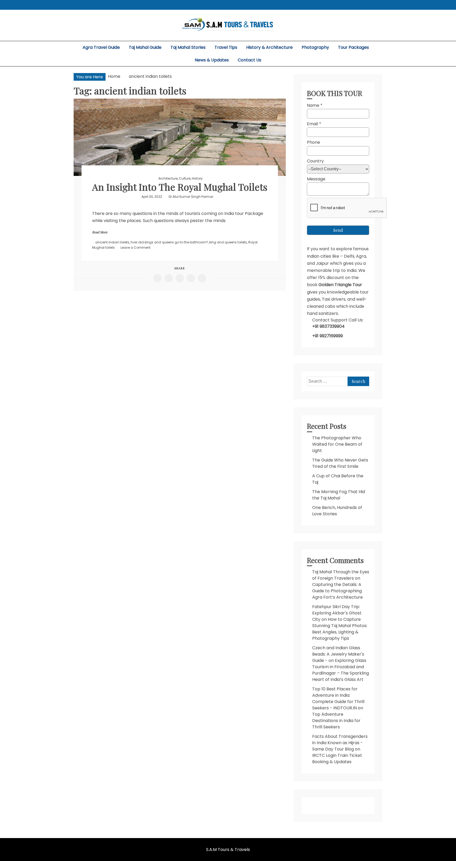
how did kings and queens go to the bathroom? (169, 242)
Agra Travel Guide (101, 47)
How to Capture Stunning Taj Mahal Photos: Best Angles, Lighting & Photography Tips (339, 628)
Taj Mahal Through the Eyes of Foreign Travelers (340, 575)
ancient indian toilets (112, 242)
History (197, 178)
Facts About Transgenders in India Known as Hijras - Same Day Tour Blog (340, 742)
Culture (185, 178)
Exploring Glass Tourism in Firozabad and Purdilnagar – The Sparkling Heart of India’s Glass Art (340, 669)
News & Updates (212, 60)
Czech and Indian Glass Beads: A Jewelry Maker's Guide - (338, 654)
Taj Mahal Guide (145, 47)
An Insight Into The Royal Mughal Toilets (179, 186)
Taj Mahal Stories (188, 47)
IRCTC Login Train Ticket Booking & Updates (337, 758)
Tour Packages (353, 47)
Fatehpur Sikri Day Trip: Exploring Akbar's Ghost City (337, 613)
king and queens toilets (228, 242)
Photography (315, 47)
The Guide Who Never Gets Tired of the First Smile (340, 463)
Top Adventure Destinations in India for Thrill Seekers (336, 720)
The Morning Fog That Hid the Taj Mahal (338, 495)
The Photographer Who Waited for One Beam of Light (337, 444)
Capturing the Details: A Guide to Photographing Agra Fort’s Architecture (337, 590)
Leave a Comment (135, 247)
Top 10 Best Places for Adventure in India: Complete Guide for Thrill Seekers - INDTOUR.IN (338, 698)
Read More (99, 232)
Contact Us (249, 60)
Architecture (168, 178)
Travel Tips (226, 47)
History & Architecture (269, 47)
